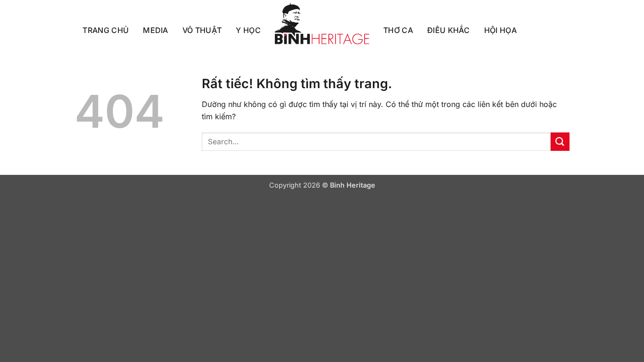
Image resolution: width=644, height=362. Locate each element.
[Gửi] (560, 141)
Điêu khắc (448, 30)
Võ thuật (202, 30)
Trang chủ (106, 30)
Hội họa (500, 30)
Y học (248, 30)
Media (155, 30)
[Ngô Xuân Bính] (322, 23)
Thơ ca (398, 30)
